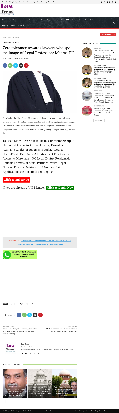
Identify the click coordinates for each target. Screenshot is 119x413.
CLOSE (92, 15)
